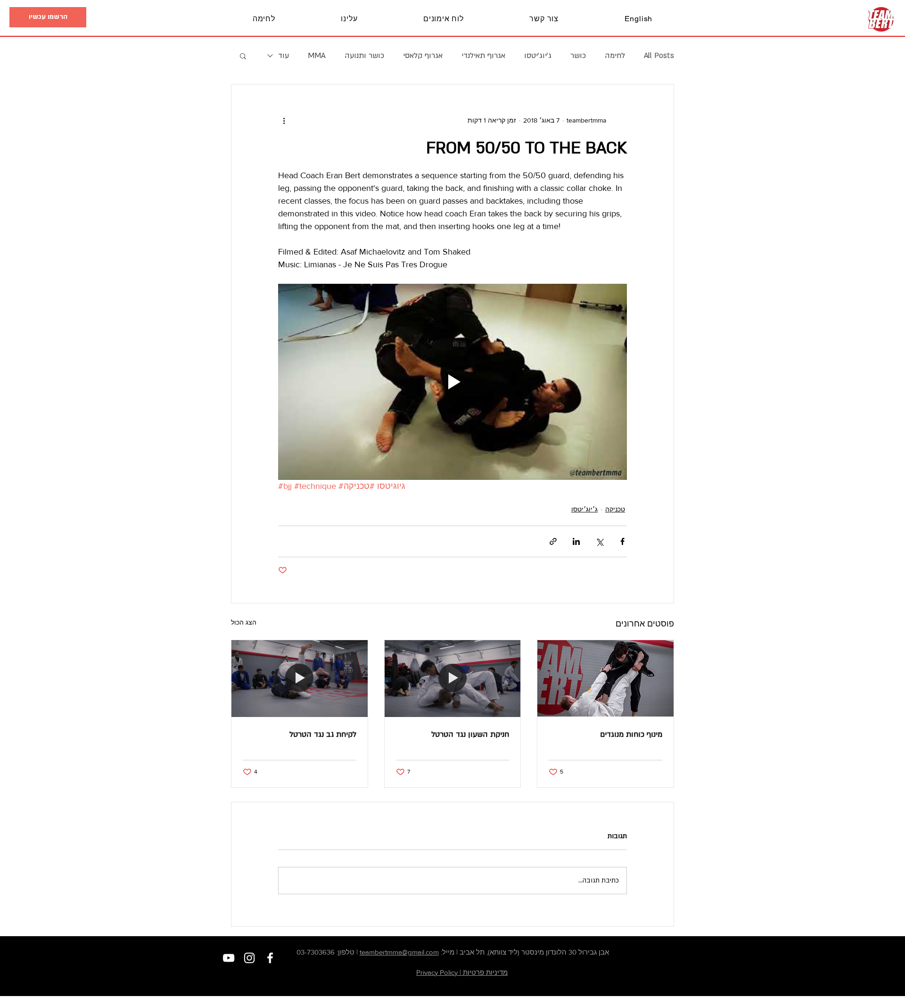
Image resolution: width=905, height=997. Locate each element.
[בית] (881, 19)
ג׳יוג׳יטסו (537, 55)
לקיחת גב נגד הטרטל (322, 734)
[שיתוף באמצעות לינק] (553, 541)
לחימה (615, 55)
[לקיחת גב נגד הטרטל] (299, 678)
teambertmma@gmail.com (399, 952)
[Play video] (452, 382)
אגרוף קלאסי (423, 55)
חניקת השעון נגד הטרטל (470, 734)
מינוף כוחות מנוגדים (631, 734)
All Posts (659, 55)
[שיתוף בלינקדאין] (576, 541)
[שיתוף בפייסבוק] (622, 541)
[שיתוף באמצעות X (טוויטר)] (599, 541)
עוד (283, 55)
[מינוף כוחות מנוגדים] (605, 678)
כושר (578, 55)
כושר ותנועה (364, 55)
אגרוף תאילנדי (483, 55)
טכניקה (615, 509)
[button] (47, 17)
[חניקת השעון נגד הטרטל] (453, 678)
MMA (317, 55)
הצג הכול (243, 622)
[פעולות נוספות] (283, 120)
